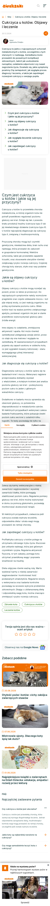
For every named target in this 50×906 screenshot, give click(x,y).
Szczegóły (20, 425)
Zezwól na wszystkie (25, 479)
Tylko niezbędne (25, 473)
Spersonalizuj (23, 467)
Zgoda (6, 425)
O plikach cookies (39, 425)
